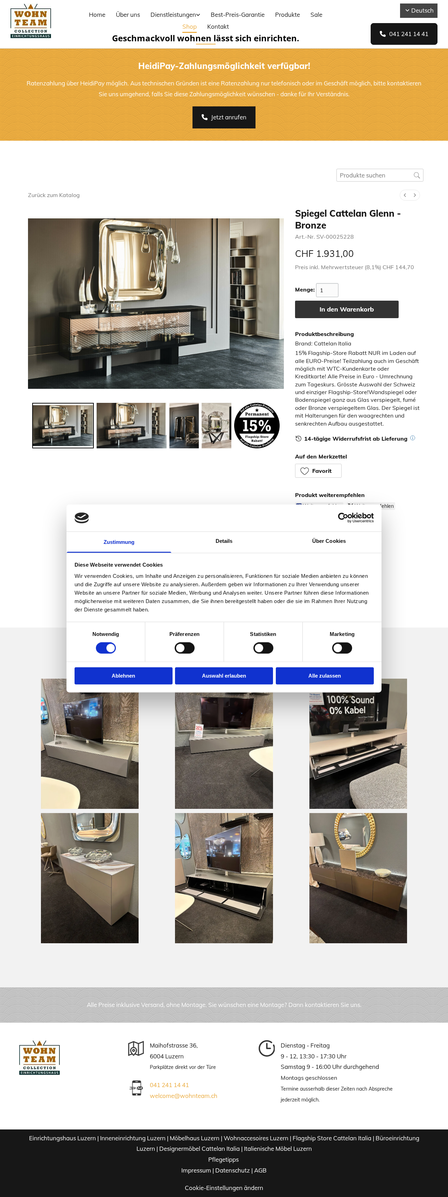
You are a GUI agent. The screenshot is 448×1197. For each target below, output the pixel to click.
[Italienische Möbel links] (198, 15)
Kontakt (218, 26)
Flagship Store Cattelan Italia (332, 1138)
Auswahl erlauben (224, 676)
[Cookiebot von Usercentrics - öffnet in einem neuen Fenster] (343, 518)
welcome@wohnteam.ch (183, 1095)
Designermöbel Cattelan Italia (199, 1148)
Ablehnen (123, 676)
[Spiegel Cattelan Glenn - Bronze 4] (257, 425)
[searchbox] (380, 175)
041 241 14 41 (169, 1084)
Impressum (196, 1170)
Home (97, 14)
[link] (175, 15)
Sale (316, 14)
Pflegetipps (224, 1159)
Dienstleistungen (173, 14)
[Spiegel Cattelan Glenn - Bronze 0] (63, 425)
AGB (260, 1170)
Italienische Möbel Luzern (278, 1148)
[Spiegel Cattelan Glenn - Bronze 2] (184, 425)
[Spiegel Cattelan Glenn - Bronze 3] (216, 425)
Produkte (287, 14)
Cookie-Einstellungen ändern (224, 1187)
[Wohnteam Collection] (41, 21)
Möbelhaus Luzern (194, 1138)
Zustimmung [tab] (119, 542)
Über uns (128, 14)
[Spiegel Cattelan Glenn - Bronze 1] (132, 425)
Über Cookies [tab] (329, 541)
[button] (404, 34)
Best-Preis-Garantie (238, 14)
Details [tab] (224, 541)
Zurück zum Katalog (54, 194)
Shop (189, 26)
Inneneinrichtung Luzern (133, 1138)
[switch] (185, 648)
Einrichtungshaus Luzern (62, 1138)
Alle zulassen (324, 676)
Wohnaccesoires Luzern (256, 1138)
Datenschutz (232, 1170)
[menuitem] (405, 195)
